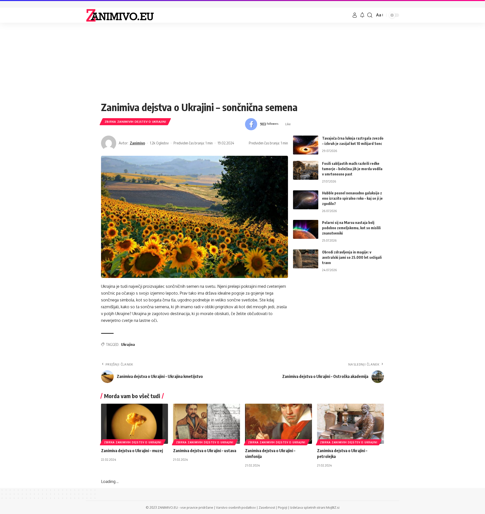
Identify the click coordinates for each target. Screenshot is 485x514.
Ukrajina (128, 344)
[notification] (362, 15)
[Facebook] (267, 124)
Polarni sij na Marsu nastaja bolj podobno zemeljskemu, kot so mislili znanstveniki (351, 227)
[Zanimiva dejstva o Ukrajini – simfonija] (278, 424)
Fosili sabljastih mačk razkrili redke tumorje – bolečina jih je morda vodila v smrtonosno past (352, 168)
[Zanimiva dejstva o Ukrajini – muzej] (134, 424)
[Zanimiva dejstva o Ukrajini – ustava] (206, 424)
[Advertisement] (242, 63)
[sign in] (354, 15)
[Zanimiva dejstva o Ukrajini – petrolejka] (350, 424)
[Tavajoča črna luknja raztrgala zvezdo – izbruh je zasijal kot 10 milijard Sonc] (305, 145)
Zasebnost (267, 507)
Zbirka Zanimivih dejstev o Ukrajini (135, 121)
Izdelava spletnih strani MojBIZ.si (315, 507)
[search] (369, 15)
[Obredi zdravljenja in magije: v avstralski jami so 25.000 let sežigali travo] (305, 258)
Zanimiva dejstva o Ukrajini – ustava (204, 450)
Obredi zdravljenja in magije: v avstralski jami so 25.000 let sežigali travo (352, 257)
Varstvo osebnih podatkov (236, 507)
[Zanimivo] (120, 15)
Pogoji (282, 507)
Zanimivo (137, 143)
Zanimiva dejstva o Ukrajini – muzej (132, 450)
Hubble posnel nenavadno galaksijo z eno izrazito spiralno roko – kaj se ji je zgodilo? (352, 198)
